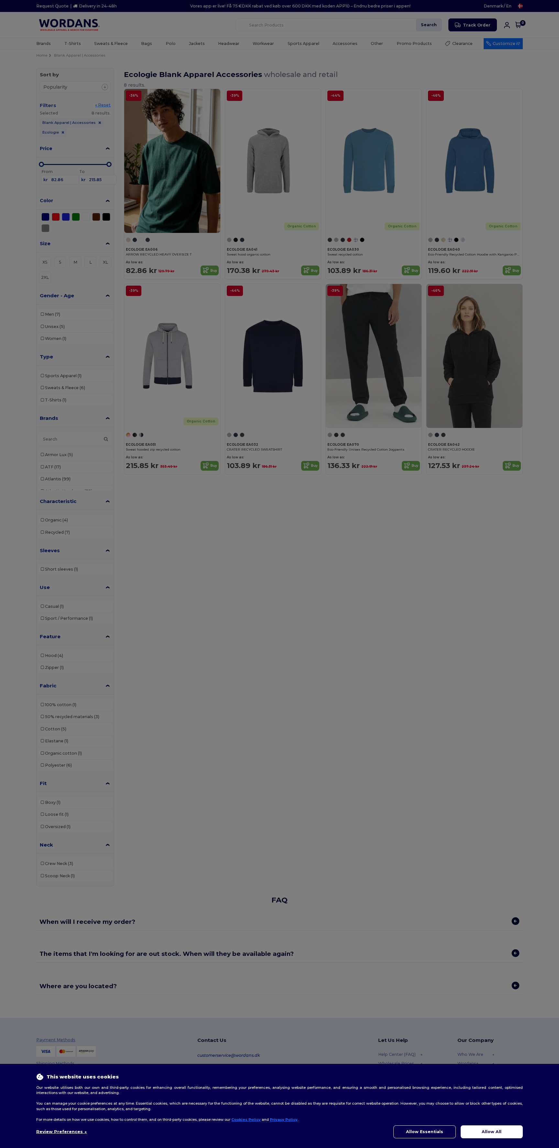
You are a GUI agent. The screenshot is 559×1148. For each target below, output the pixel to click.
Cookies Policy (246, 1119)
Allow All (491, 1131)
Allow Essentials (424, 1131)
